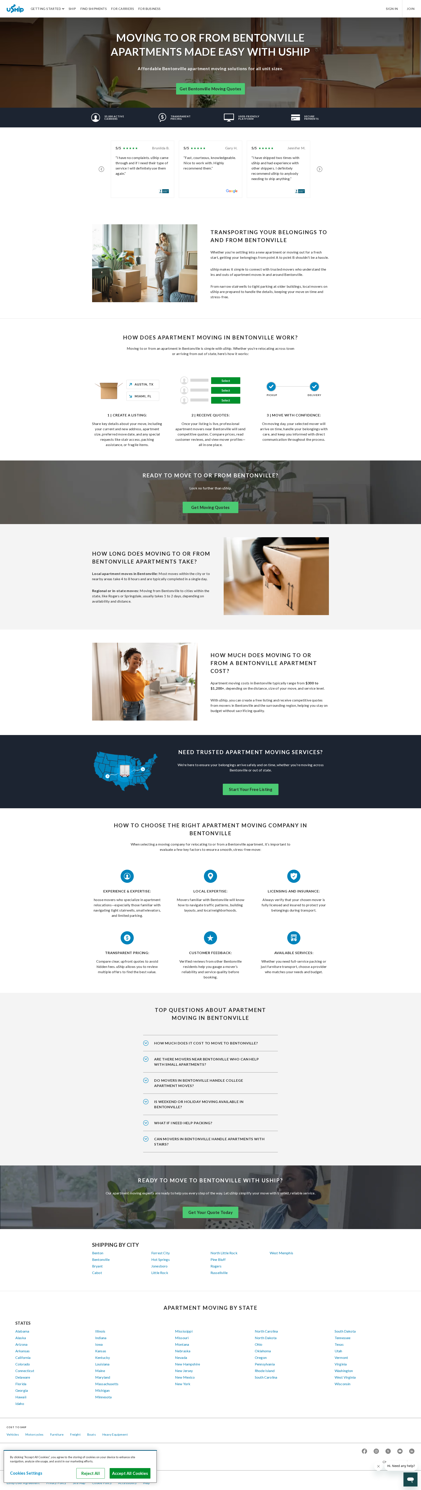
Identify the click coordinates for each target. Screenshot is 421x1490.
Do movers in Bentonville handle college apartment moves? (198, 1083)
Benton (97, 1253)
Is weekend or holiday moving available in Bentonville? (199, 1104)
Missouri (182, 1338)
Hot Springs (160, 1259)
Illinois (100, 1331)
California (23, 1357)
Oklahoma (263, 1351)
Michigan (102, 1390)
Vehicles (13, 1434)
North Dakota (266, 1338)
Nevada (181, 1357)
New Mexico (185, 1377)
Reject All (90, 1473)
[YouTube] (400, 1451)
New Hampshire (187, 1364)
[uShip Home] (15, 8)
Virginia (341, 1364)
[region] (80, 1466)
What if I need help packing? (183, 1123)
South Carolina (266, 1377)
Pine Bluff (218, 1259)
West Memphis (281, 1253)
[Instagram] (376, 1451)
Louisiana (102, 1364)
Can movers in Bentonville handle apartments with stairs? (209, 1141)
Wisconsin (342, 1384)
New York (182, 1384)
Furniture (57, 1434)
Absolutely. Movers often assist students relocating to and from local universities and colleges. (208, 1086)
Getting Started (46, 9)
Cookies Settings (26, 1473)
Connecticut (24, 1371)
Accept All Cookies (130, 1473)
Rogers (215, 1266)
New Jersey (184, 1371)
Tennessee (342, 1338)
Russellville (219, 1273)
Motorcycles (34, 1434)
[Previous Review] (101, 169)
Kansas (100, 1351)
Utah (338, 1351)
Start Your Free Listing (250, 789)
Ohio (258, 1344)
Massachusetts (106, 1384)
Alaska (20, 1338)
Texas (339, 1344)
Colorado (22, 1364)
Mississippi (184, 1331)
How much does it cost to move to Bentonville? (206, 1043)
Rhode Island (265, 1371)
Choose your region (397, 1462)
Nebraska (182, 1351)
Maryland (102, 1377)
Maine (100, 1371)
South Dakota (345, 1331)
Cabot (97, 1273)
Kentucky (102, 1357)
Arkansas (22, 1351)
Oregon (261, 1357)
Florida (20, 1384)
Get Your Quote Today (210, 1212)
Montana (182, 1344)
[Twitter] (388, 1451)
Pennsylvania (265, 1364)
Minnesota (103, 1397)
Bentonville (101, 1259)
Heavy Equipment (115, 1434)
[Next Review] (319, 169)
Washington (344, 1371)
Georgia (21, 1390)
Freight (75, 1434)
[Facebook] (364, 1451)
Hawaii (20, 1397)
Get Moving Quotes (210, 507)
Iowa (99, 1344)
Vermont (341, 1357)
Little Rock (159, 1273)
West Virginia (345, 1377)
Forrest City (160, 1253)
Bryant (97, 1266)
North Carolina (266, 1331)
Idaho (19, 1403)
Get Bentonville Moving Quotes (210, 88)
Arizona (21, 1344)
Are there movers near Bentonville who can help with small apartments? (206, 1061)
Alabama (22, 1331)
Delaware (22, 1377)
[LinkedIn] (411, 1451)
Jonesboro (159, 1266)
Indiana (100, 1338)
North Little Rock (223, 1253)
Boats (91, 1434)
